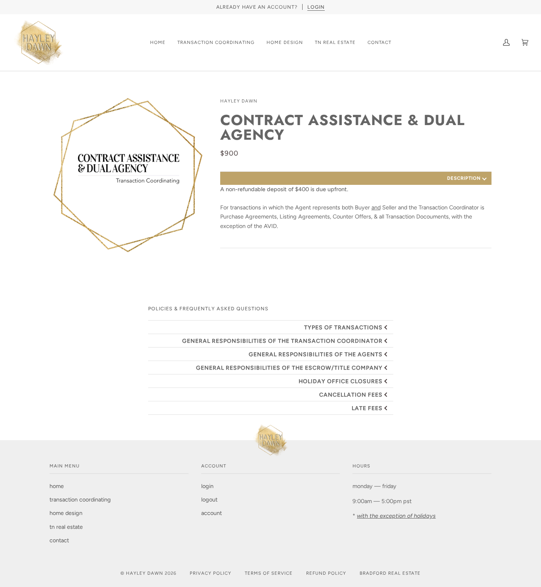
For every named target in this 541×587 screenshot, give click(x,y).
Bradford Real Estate (390, 573)
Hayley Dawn (238, 101)
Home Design (66, 513)
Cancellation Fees (351, 394)
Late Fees (367, 408)
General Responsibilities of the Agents (316, 354)
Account (211, 513)
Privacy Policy (210, 573)
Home (57, 486)
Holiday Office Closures (341, 381)
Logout (209, 499)
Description (464, 178)
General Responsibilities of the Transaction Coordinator (282, 341)
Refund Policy (326, 573)
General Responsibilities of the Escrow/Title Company (289, 368)
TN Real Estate (66, 526)
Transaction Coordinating (80, 499)
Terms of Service (269, 573)
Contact (59, 540)
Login (207, 486)
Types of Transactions (343, 327)
